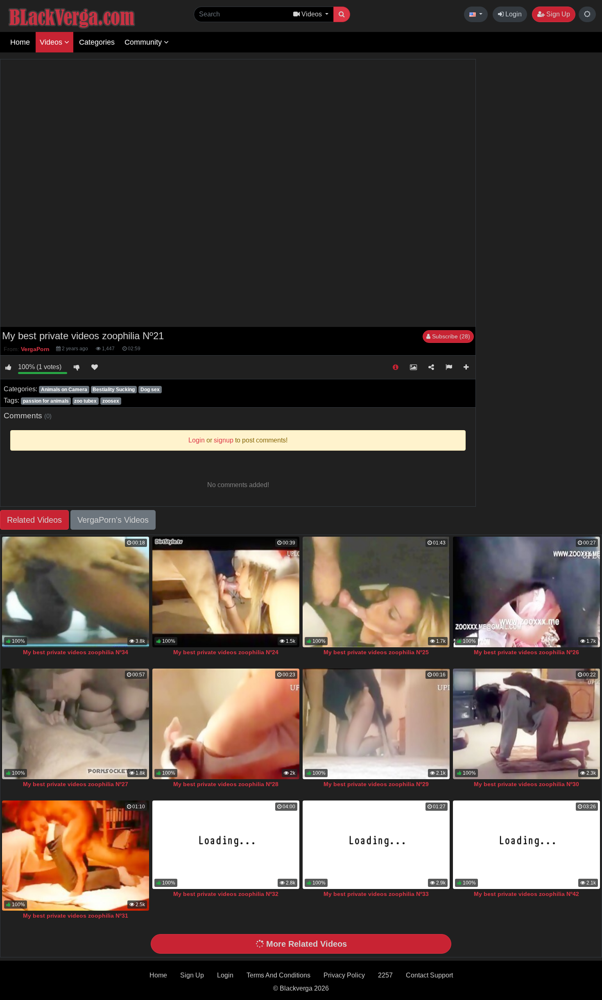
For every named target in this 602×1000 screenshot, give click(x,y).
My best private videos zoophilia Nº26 (526, 652)
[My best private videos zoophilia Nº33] (376, 844)
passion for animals (46, 401)
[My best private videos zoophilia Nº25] (376, 592)
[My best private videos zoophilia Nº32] (225, 844)
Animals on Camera (64, 389)
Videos (52, 42)
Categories (97, 42)
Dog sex (150, 389)
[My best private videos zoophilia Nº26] (526, 592)
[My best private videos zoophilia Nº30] (526, 724)
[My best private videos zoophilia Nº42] (526, 844)
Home (20, 42)
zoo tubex (85, 401)
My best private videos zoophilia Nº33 (376, 894)
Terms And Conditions (278, 975)
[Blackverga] (90, 17)
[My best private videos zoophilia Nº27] (75, 724)
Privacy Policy (344, 975)
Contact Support (429, 975)
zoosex (110, 401)
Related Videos (34, 519)
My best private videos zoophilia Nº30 (526, 784)
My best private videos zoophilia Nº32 (225, 894)
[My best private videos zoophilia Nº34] (75, 592)
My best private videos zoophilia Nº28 (225, 784)
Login (513, 14)
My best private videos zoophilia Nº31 (75, 915)
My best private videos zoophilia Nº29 (376, 784)
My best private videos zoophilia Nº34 (75, 652)
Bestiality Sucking (114, 389)
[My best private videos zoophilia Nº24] (225, 592)
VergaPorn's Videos (113, 519)
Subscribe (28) (450, 336)
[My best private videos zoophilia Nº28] (225, 724)
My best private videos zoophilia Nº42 (526, 894)
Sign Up (557, 14)
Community (144, 42)
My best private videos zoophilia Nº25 (376, 652)
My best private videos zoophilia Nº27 (75, 784)
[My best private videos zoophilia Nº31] (75, 855)
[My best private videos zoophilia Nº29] (376, 724)
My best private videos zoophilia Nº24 (225, 652)
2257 (385, 975)
